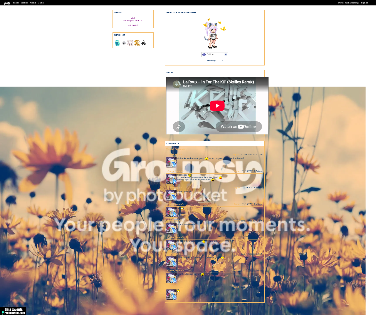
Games (41, 3)
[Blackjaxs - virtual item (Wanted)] (143, 45)
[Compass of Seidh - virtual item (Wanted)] (124, 45)
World (33, 3)
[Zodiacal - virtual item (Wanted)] (137, 45)
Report (236, 154)
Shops (16, 3)
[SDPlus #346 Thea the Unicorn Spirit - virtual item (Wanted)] (130, 45)
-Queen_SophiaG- (175, 154)
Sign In (364, 3)
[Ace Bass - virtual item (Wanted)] (117, 45)
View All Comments (175, 149)
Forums (24, 3)
